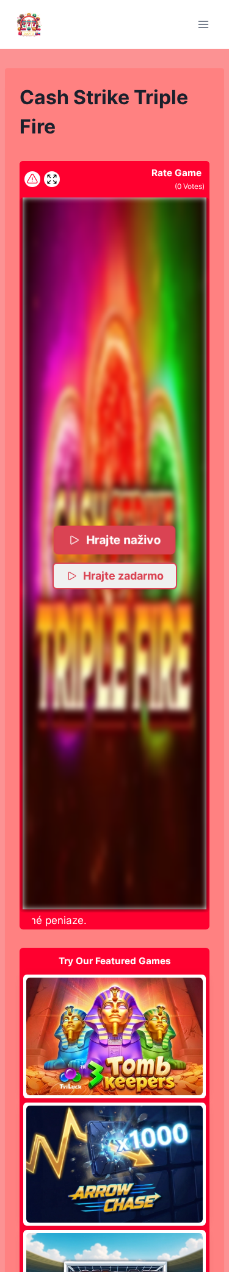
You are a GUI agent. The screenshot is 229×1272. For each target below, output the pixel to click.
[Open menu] (203, 24)
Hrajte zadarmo (123, 575)
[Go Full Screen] (52, 179)
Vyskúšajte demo (114, 1036)
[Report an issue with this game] (32, 179)
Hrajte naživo (123, 540)
